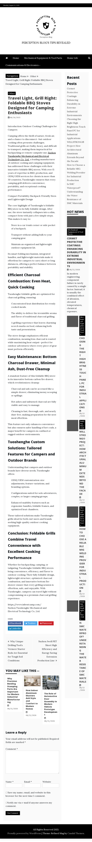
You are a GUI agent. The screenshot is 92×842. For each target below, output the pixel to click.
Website (47, 781)
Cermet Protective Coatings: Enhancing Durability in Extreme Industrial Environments (76, 252)
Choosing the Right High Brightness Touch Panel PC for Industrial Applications (82, 372)
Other (12, 93)
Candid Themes (76, 833)
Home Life (72, 58)
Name (9, 781)
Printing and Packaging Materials (82, 610)
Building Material (82, 424)
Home (16, 58)
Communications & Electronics (22, 65)
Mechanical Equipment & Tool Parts (43, 58)
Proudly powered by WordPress (25, 833)
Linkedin (16, 628)
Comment (12, 748)
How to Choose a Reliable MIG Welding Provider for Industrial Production (76, 173)
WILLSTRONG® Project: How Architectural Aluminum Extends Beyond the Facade (82, 462)
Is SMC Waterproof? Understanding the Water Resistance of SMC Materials (82, 652)
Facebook (16, 623)
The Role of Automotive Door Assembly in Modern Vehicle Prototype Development (50, 704)
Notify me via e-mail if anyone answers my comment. (29, 804)
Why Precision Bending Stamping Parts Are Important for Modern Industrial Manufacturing (13, 690)
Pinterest (47, 623)
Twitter (31, 623)
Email (28, 781)
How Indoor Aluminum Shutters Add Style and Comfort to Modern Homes (32, 699)
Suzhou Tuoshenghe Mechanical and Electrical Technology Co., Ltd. (32, 156)
